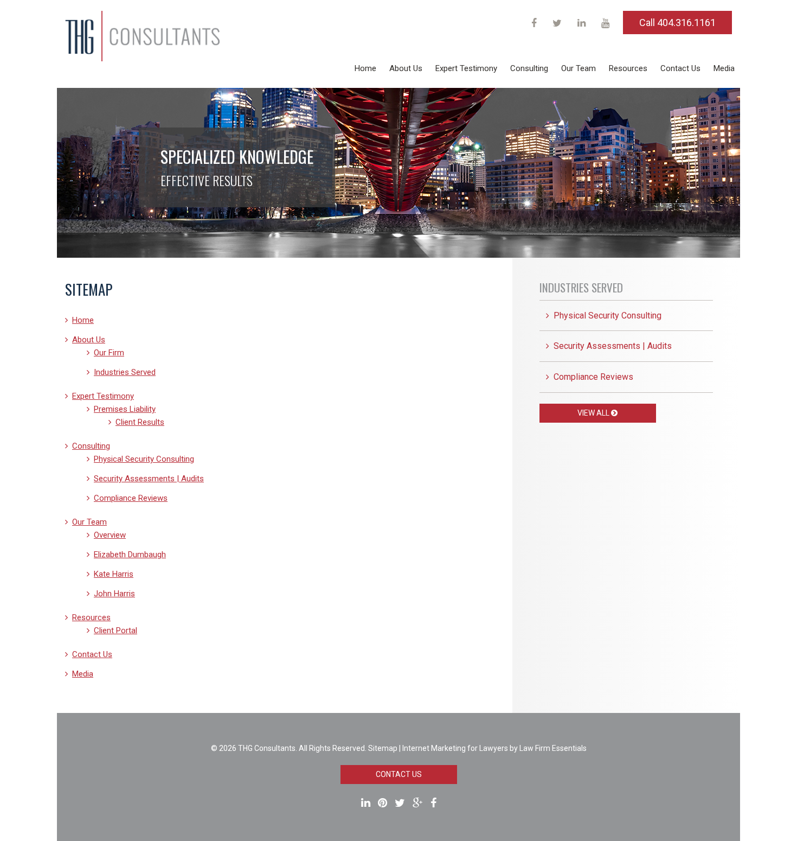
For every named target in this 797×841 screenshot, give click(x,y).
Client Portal (115, 630)
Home (365, 68)
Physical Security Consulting (144, 459)
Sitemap (382, 748)
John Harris (114, 593)
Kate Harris (113, 574)
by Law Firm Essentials (548, 748)
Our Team (578, 68)
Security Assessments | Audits (149, 478)
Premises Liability (125, 409)
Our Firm (109, 353)
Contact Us (680, 68)
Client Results (139, 422)
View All (594, 413)
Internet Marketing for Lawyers (455, 748)
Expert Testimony (466, 68)
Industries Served (125, 372)
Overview (110, 535)
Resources (628, 68)
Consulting (529, 68)
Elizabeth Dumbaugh (130, 554)
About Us (405, 68)
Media (724, 68)
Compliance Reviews (131, 498)
